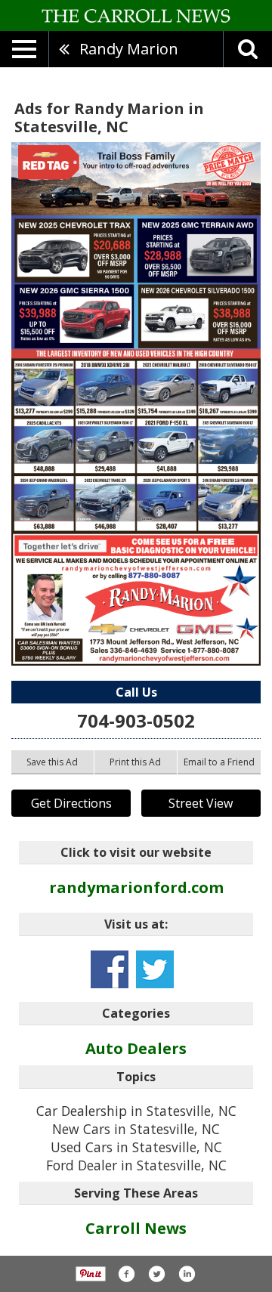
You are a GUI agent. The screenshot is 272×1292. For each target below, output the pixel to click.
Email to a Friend (219, 762)
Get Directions (71, 803)
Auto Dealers (136, 1048)
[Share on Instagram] (186, 1273)
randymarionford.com (136, 887)
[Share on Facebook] (126, 1273)
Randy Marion (128, 49)
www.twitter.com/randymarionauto (155, 969)
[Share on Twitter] (156, 1273)
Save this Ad (52, 762)
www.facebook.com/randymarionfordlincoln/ (109, 969)
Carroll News (136, 1228)
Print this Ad (135, 762)
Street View (200, 803)
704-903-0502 (136, 720)
